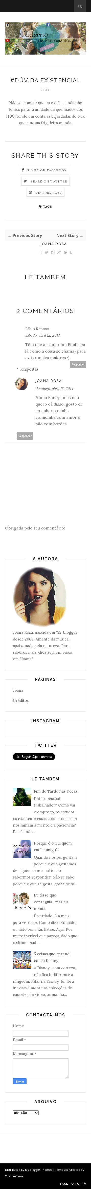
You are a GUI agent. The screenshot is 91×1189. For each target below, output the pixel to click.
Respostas (29, 369)
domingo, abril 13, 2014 (54, 388)
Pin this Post (49, 192)
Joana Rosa (53, 243)
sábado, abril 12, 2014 (42, 335)
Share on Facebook (47, 170)
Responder (78, 364)
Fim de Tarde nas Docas (55, 791)
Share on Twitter (49, 181)
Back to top (71, 1183)
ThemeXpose (14, 1176)
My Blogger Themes (38, 1170)
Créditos (21, 700)
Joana (18, 690)
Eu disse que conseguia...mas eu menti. (51, 902)
